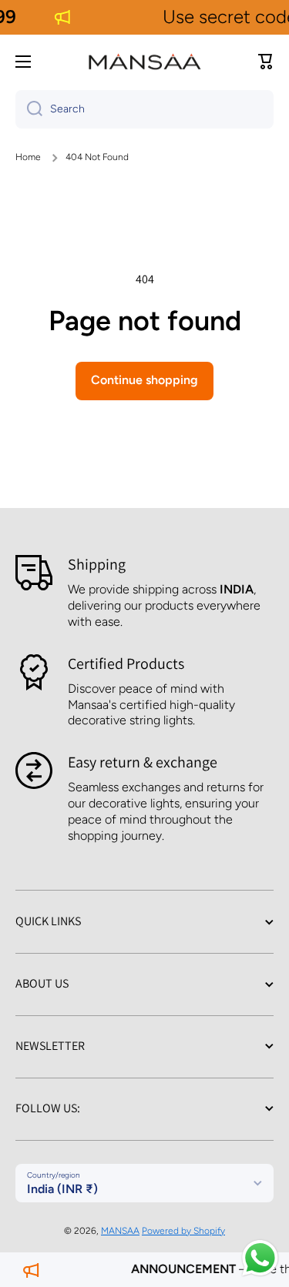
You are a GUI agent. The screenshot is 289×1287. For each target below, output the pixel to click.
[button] (266, 61)
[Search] (28, 109)
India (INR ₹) (62, 1189)
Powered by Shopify (183, 1230)
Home (28, 157)
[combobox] (144, 109)
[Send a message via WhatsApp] (260, 1258)
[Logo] (145, 62)
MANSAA (120, 1230)
